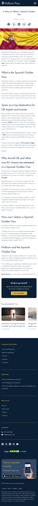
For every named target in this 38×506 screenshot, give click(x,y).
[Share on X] (14, 24)
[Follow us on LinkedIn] (10, 444)
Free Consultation (19, 293)
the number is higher (28, 143)
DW (4, 135)
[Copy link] (29, 24)
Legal (20, 488)
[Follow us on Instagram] (14, 444)
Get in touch (5, 274)
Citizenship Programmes (8, 349)
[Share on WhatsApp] (24, 24)
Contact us (5, 415)
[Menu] (35, 3)
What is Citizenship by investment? (11, 379)
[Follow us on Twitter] (6, 444)
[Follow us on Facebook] (2, 444)
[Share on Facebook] (9, 24)
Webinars (4, 412)
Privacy (4, 488)
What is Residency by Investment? (11, 383)
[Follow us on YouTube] (17, 444)
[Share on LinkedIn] (19, 24)
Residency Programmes (8, 352)
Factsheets (4, 359)
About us (4, 405)
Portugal (4, 177)
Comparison (5, 362)
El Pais (10, 122)
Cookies (15, 488)
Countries (4, 356)
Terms (9, 488)
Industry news (5, 409)
